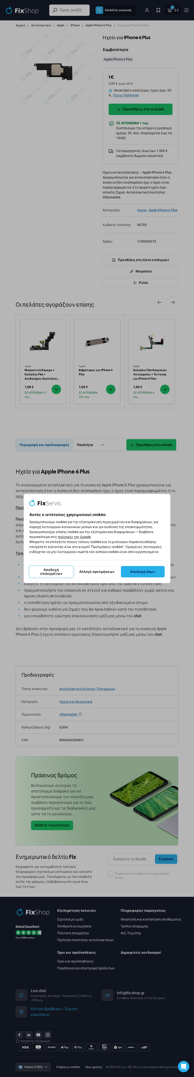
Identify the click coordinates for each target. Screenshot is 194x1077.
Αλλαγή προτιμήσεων (97, 572)
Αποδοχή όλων (142, 572)
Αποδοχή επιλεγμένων (51, 571)
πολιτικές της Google (74, 537)
